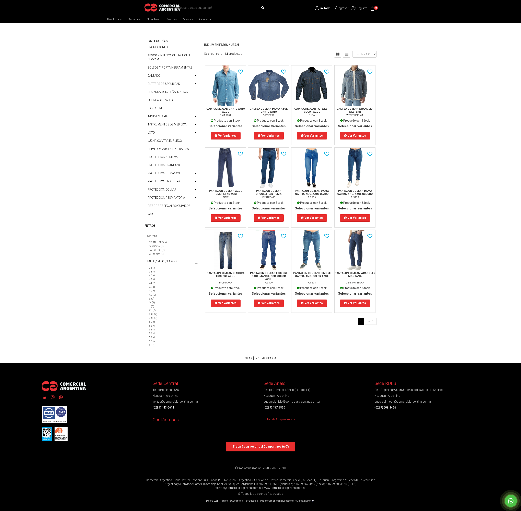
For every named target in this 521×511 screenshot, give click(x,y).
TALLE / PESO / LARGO (162, 261)
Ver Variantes (227, 135)
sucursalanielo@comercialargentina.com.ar (292, 401)
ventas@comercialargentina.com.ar (176, 401)
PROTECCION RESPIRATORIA (166, 197)
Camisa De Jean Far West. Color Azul (311, 110)
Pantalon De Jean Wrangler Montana (355, 274)
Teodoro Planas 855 (166, 389)
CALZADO (154, 75)
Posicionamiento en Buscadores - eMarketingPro (285, 500)
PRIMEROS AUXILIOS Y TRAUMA (168, 148)
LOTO (151, 132)
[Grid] (337, 54)
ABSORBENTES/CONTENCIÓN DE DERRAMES (169, 57)
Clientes (171, 19)
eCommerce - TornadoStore (244, 500)
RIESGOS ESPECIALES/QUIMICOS (169, 205)
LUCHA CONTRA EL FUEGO (165, 140)
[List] (346, 54)
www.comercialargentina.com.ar (285, 487)
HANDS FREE (156, 108)
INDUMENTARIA (158, 116)
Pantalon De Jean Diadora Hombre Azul (225, 274)
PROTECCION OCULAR (162, 189)
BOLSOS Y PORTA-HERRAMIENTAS (170, 67)
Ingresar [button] (343, 8)
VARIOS (152, 214)
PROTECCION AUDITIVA (163, 157)
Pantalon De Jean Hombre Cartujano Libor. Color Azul (268, 276)
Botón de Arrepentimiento (280, 419)
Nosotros (153, 19)
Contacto (205, 19)
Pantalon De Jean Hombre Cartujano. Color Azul (312, 274)
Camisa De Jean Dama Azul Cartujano (269, 110)
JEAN (235, 45)
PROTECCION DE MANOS (164, 173)
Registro (362, 8)
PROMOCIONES (158, 47)
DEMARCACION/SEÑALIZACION (168, 92)
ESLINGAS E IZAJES (160, 100)
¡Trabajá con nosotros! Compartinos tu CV (260, 446)
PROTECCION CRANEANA (164, 165)
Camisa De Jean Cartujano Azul (225, 110)
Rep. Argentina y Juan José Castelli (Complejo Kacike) (408, 389)
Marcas (188, 19)
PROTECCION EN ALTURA (164, 181)
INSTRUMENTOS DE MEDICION (167, 124)
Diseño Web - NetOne (217, 500)
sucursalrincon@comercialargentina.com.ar (403, 401)
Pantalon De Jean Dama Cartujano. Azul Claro (312, 192)
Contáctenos (166, 420)
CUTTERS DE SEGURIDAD (164, 83)
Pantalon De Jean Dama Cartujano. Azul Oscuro (355, 192)
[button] (313, 500)
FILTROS (150, 226)
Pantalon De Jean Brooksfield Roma (268, 192)
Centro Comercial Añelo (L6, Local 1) (287, 389)
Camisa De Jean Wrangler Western (355, 110)
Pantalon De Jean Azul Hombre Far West (225, 192)
